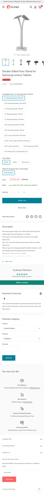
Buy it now (22, 208)
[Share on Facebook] (27, 216)
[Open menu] (3, 7)
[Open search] (31, 7)
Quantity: (5, 192)
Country (5, 324)
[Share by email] (40, 216)
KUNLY (4, 84)
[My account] (35, 7)
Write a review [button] (22, 282)
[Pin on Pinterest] (31, 216)
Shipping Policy (35, 388)
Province (5, 334)
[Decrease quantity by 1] (12, 192)
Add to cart (22, 200)
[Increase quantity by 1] (24, 192)
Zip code (5, 344)
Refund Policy (27, 402)
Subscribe (9, 479)
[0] (39, 7)
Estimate (9, 358)
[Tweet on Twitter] (35, 216)
